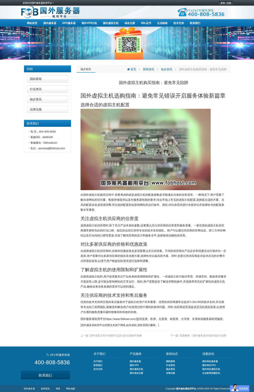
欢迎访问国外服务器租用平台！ (38, 2)
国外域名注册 (136, 373)
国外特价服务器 (210, 361)
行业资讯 (36, 89)
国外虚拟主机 (97, 95)
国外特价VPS (209, 365)
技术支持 (98, 369)
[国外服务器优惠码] (127, 43)
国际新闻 (36, 79)
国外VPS (134, 365)
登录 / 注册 (226, 2)
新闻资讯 (148, 69)
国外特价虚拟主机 (211, 369)
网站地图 (70, 388)
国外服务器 (87, 325)
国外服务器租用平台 (93, 319)
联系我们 (45, 375)
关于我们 (98, 361)
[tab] (47, 68)
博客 (58, 388)
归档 (30, 69)
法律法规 (36, 109)
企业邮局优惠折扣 (211, 373)
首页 (133, 69)
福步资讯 (36, 99)
